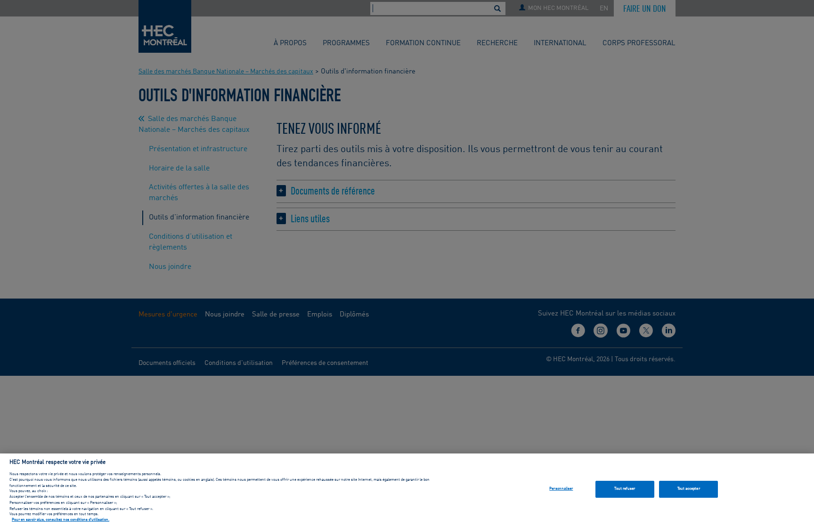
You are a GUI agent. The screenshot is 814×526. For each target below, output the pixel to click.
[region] (407, 489)
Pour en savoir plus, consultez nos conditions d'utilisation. (60, 520)
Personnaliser (561, 489)
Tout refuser (624, 489)
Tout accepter (688, 489)
